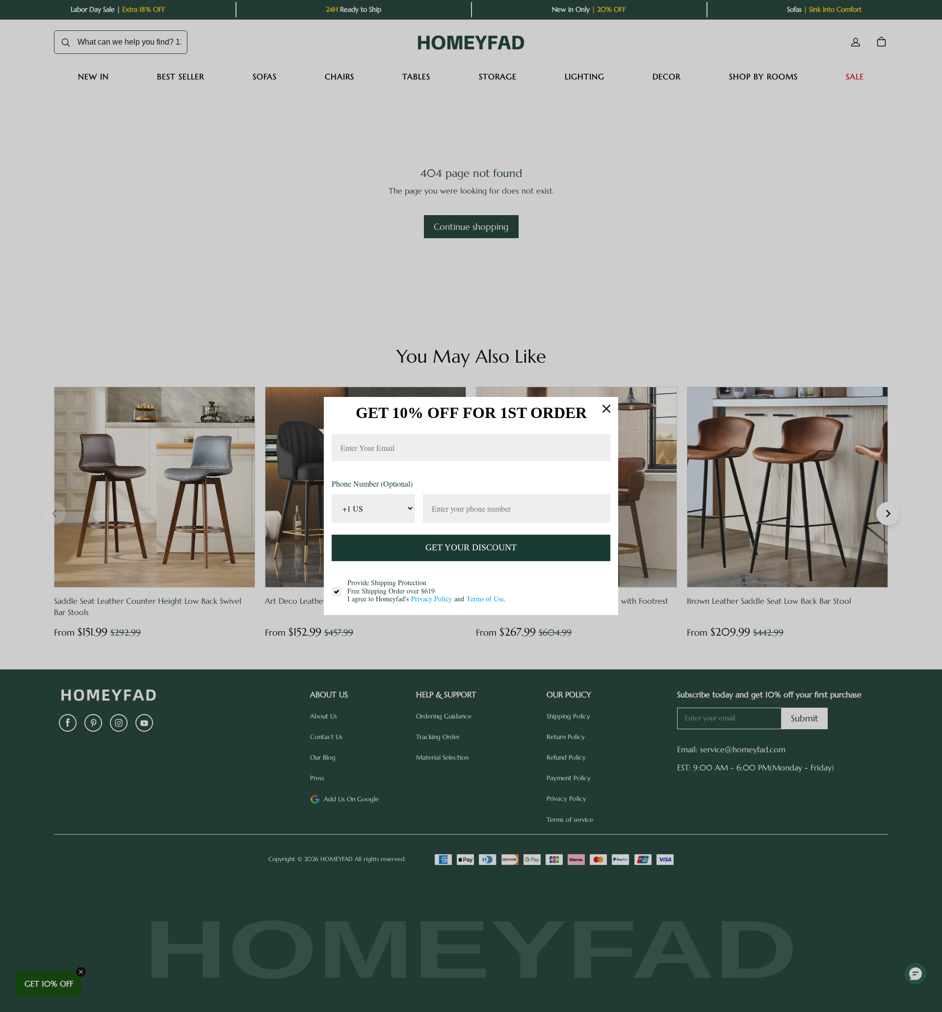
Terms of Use (485, 598)
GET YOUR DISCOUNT (471, 547)
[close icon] (606, 408)
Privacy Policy (431, 598)
